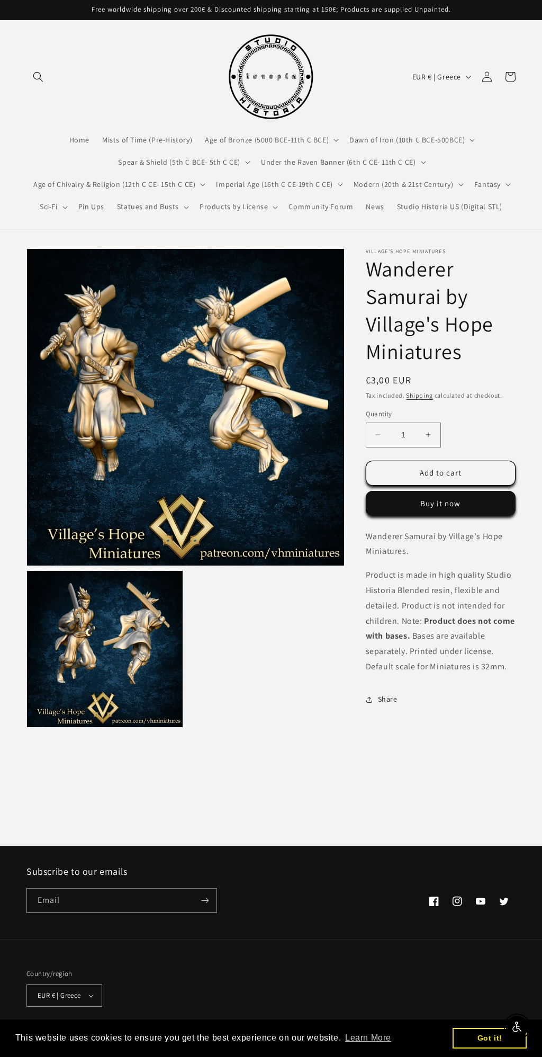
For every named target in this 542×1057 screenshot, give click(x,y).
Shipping (419, 395)
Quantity (379, 413)
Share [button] (388, 699)
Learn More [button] (368, 1037)
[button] (38, 76)
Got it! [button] (489, 1038)
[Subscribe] (204, 900)
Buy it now (440, 503)
